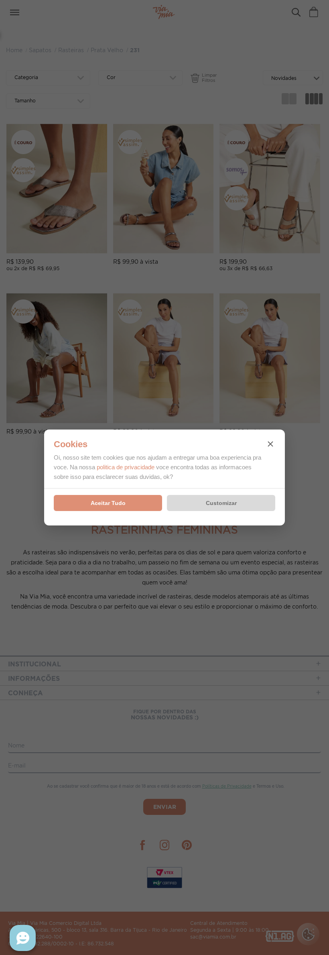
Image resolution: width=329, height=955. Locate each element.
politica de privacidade (125, 467)
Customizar (221, 503)
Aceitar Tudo (108, 503)
